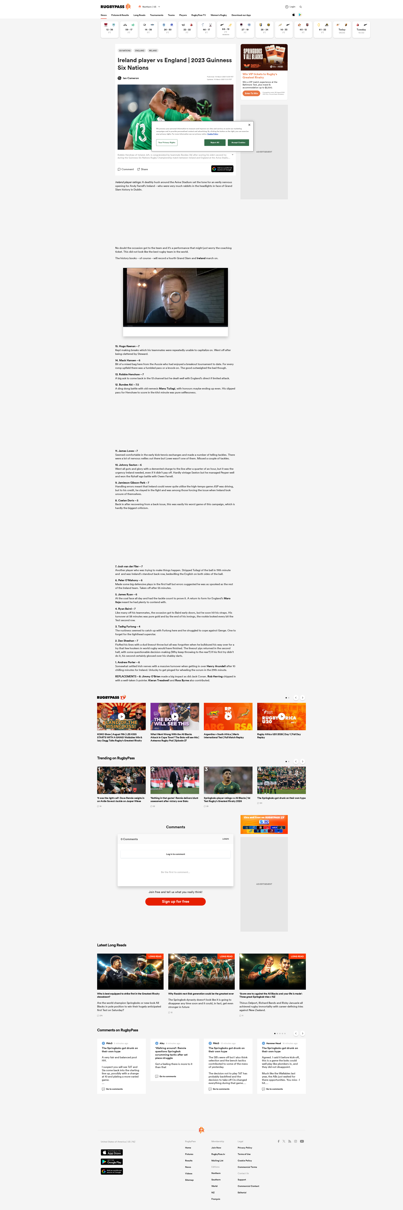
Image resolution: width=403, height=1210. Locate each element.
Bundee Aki (126, 385)
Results (188, 1161)
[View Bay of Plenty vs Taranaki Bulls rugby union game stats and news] (264, 29)
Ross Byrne (182, 680)
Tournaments (156, 15)
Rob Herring (215, 677)
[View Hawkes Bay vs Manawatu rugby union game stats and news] (129, 29)
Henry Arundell (216, 666)
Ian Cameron (131, 78)
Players (183, 15)
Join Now (216, 1148)
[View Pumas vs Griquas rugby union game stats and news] (148, 29)
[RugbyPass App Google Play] (132, 1162)
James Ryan (125, 594)
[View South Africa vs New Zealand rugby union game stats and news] (284, 29)
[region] (202, 136)
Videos (188, 1174)
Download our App (241, 15)
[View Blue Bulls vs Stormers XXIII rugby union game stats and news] (168, 29)
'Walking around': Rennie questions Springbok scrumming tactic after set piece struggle (171, 1053)
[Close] (249, 124)
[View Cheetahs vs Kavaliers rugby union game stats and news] (342, 29)
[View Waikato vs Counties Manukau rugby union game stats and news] (303, 29)
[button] (130, 985)
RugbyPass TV (198, 15)
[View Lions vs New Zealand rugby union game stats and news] (361, 29)
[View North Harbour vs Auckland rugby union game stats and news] (245, 29)
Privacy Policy (245, 1148)
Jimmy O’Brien (151, 677)
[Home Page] (116, 7)
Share (144, 169)
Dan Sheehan (126, 641)
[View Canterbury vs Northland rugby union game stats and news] (110, 29)
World (214, 1186)
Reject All (215, 142)
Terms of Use (244, 1154)
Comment (128, 169)
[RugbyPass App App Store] (132, 1153)
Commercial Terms (247, 1167)
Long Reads (139, 15)
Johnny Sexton (128, 465)
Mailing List (217, 1161)
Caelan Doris (126, 500)
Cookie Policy (245, 1161)
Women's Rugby (219, 15)
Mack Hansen (127, 360)
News (104, 15)
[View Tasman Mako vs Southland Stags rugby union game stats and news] (206, 29)
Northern (216, 1173)
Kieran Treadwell (158, 680)
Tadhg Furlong (127, 627)
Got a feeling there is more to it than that (173, 1066)
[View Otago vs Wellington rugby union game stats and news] (323, 29)
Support (242, 1180)
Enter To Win (251, 93)
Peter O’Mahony (128, 580)
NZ (213, 1193)
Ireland (201, 258)
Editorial (242, 1193)
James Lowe (126, 451)
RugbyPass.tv (218, 1154)
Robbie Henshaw (129, 374)
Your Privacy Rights (166, 142)
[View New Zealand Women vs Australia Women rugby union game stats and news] (226, 29)
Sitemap (189, 1180)
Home (188, 1148)
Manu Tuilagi (167, 389)
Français (215, 1199)
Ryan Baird (125, 609)
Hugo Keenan (127, 346)
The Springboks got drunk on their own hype (120, 1050)
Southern (216, 1180)
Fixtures (189, 1154)
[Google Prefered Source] (220, 169)
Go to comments (112, 1089)
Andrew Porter (127, 662)
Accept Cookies (238, 142)
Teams (171, 15)
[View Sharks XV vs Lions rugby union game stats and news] (187, 29)
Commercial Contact (248, 1186)
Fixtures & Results (120, 15)
